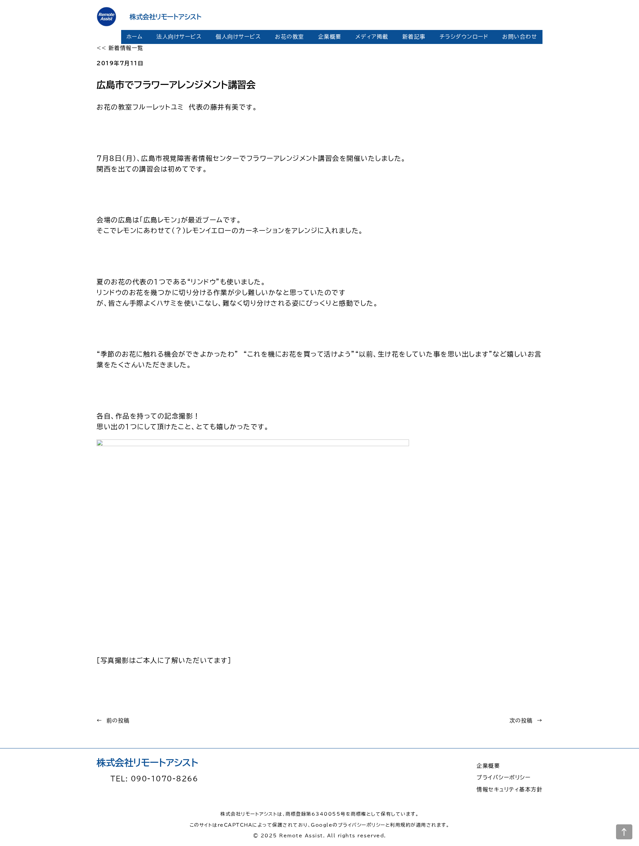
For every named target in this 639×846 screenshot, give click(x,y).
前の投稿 (118, 720)
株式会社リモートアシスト (165, 16)
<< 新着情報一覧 (120, 48)
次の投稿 (521, 720)
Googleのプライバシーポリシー (348, 825)
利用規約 (400, 825)
